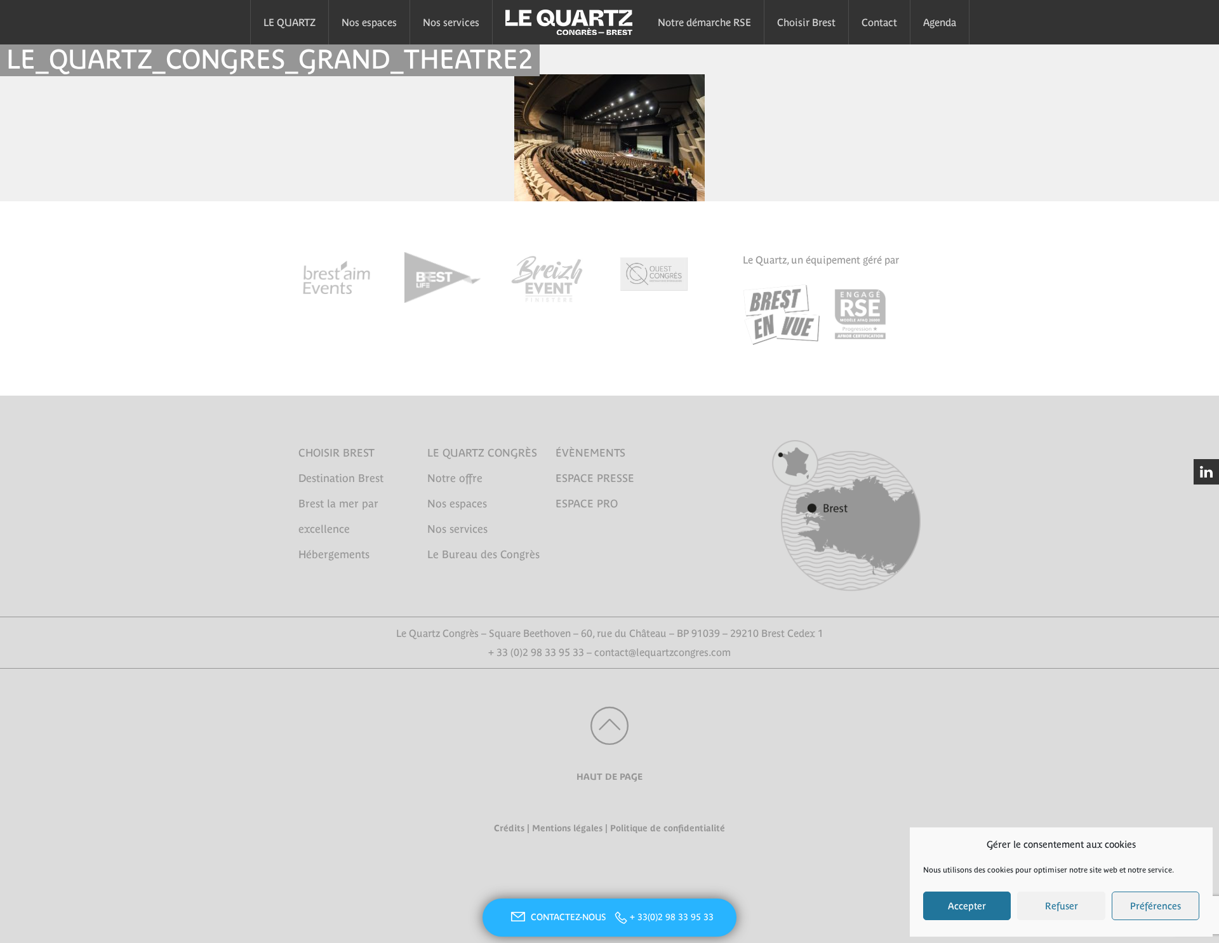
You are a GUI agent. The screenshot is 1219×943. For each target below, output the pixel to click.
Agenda (939, 22)
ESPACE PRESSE (595, 478)
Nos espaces (369, 22)
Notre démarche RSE (704, 22)
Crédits (509, 828)
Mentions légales (567, 828)
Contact (879, 22)
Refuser (1061, 905)
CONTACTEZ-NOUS (569, 917)
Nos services (451, 22)
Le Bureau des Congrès (483, 554)
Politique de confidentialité (667, 828)
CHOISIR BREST (336, 452)
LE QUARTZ (289, 22)
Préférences (1155, 905)
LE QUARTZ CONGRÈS (482, 452)
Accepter (967, 905)
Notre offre (455, 478)
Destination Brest (340, 478)
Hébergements (334, 554)
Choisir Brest (806, 22)
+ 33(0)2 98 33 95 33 (672, 917)
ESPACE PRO (587, 503)
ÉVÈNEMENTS (590, 452)
